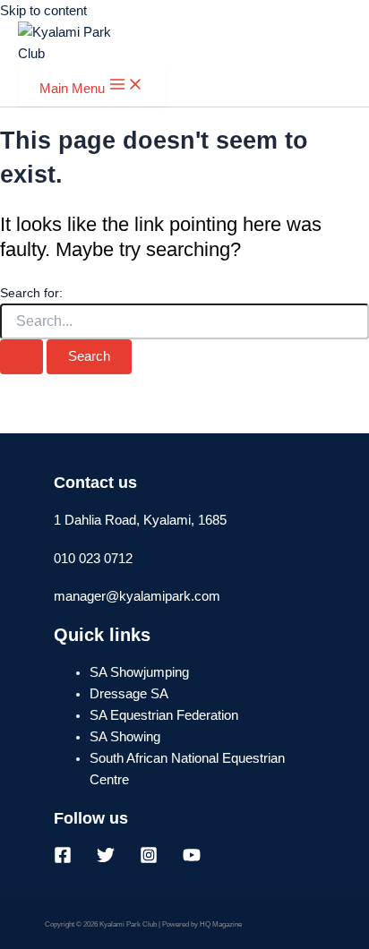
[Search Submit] (21, 356)
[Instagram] (149, 859)
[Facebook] (63, 859)
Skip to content (43, 11)
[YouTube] (192, 859)
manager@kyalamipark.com (137, 596)
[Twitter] (106, 859)
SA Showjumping (139, 672)
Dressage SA (129, 694)
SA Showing (125, 737)
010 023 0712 (93, 558)
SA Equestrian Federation (164, 715)
